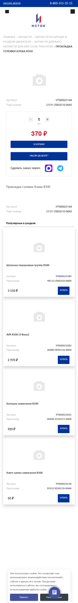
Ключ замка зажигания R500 (24, 472)
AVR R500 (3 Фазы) (17, 334)
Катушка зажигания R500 (22, 403)
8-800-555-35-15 (61, 3)
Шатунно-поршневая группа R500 (27, 265)
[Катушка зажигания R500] (39, 386)
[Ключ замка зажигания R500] (39, 455)
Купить (63, 290)
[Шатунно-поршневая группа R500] (39, 247)
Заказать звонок (12, 3)
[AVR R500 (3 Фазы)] (39, 316)
